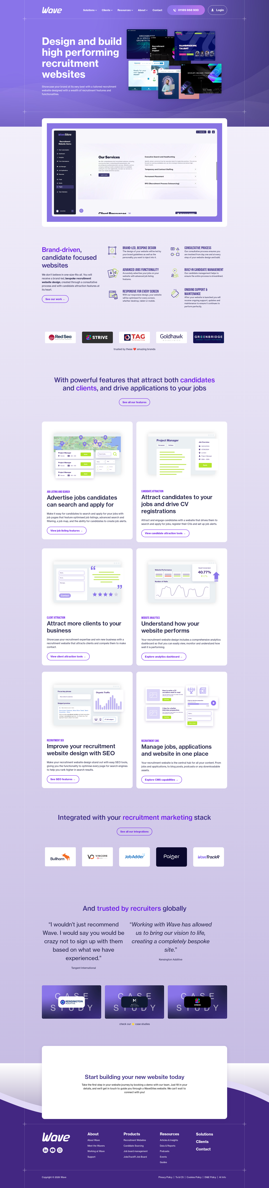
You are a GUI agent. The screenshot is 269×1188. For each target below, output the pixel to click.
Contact (157, 10)
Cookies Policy (194, 1177)
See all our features (134, 402)
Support (91, 1156)
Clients (106, 10)
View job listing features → (66, 530)
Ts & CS (179, 1177)
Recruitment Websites (135, 1140)
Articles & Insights (169, 1140)
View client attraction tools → (68, 656)
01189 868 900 (188, 10)
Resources (124, 10)
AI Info (222, 1177)
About (141, 10)
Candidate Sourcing (134, 1145)
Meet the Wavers (96, 1145)
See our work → (55, 299)
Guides (163, 1162)
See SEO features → (63, 779)
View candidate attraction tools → (165, 533)
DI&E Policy (210, 1177)
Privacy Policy (165, 1177)
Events (163, 1156)
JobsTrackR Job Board (135, 1156)
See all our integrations (134, 831)
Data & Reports (167, 1145)
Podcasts (164, 1151)
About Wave (93, 1140)
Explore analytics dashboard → (164, 656)
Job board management (136, 1151)
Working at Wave (96, 1151)
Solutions (89, 10)
